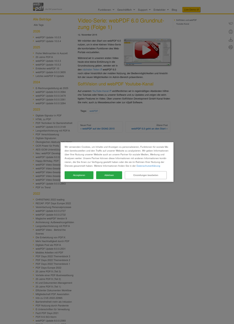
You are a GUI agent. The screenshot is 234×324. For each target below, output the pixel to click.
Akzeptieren (79, 175)
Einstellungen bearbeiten (145, 175)
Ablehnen (109, 175)
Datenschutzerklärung (148, 165)
